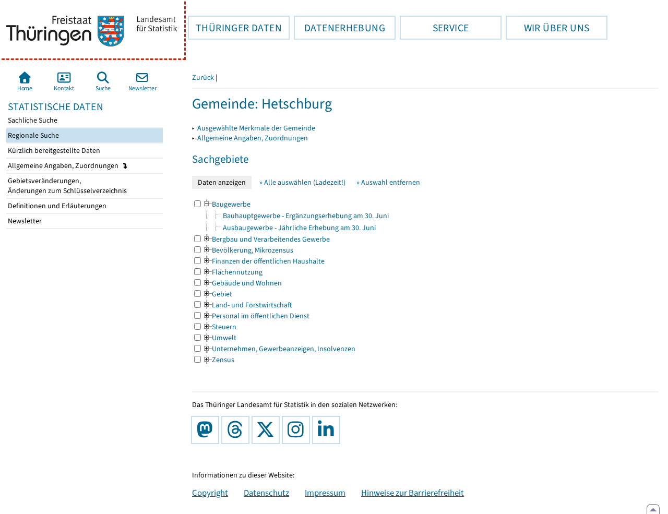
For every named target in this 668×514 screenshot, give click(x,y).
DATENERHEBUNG (339, 27)
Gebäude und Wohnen (242, 283)
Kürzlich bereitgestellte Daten (53, 151)
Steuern (219, 327)
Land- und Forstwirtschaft (247, 305)
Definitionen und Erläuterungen (56, 206)
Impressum (325, 492)
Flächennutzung (232, 272)
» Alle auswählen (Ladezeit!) (302, 182)
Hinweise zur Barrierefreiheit (412, 492)
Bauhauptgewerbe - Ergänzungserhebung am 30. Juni (306, 216)
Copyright (210, 492)
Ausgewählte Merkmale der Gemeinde (256, 128)
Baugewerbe (226, 204)
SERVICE (434, 27)
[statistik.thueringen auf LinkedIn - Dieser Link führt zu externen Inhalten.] (328, 430)
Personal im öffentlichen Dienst (255, 316)
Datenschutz (266, 492)
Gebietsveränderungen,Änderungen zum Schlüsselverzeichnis (66, 186)
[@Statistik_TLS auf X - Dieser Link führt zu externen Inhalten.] (268, 430)
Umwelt (219, 338)
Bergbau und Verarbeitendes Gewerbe (266, 239)
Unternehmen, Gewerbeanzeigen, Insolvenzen (278, 349)
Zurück (203, 77)
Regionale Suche (32, 135)
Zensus (218, 360)
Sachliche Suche (31, 120)
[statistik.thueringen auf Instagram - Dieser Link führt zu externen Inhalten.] (298, 430)
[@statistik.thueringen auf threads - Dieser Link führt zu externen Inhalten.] (237, 430)
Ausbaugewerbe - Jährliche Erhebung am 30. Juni (299, 228)
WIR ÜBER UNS (547, 27)
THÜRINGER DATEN (235, 27)
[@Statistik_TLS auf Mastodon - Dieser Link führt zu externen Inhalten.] (207, 430)
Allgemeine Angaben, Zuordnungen (64, 166)
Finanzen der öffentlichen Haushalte (263, 261)
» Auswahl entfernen (388, 182)
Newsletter (24, 221)
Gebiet (217, 294)
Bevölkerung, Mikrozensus (247, 250)
